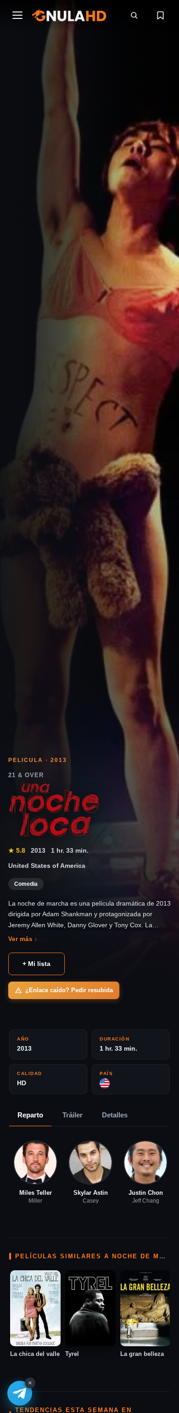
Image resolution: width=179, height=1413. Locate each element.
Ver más (22, 939)
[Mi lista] (160, 15)
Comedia (26, 884)
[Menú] (17, 15)
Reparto (30, 1115)
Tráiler (72, 1115)
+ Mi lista (36, 963)
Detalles (115, 1115)
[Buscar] (134, 15)
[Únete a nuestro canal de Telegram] (19, 1393)
